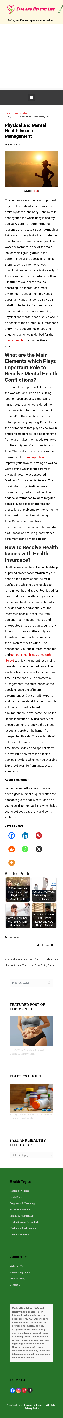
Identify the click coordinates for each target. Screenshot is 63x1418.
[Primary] (31, 97)
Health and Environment (23, 1228)
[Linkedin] (25, 835)
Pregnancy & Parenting (22, 1203)
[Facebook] (11, 835)
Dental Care (16, 1197)
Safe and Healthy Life (44, 1405)
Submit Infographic (20, 1272)
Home (7, 113)
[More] (11, 862)
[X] (38, 849)
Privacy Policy (17, 1278)
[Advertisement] (31, 56)
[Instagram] (18, 1390)
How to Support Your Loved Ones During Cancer (30, 965)
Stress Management (20, 1209)
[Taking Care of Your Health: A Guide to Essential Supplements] (31, 1097)
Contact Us (15, 1284)
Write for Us (16, 1266)
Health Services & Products (24, 1222)
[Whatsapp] (25, 849)
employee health (36, 457)
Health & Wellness (21, 113)
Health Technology (20, 1234)
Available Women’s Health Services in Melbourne (33, 959)
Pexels (35, 191)
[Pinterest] (38, 835)
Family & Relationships (22, 1215)
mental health (14, 340)
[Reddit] (11, 849)
